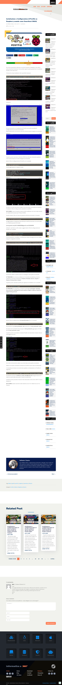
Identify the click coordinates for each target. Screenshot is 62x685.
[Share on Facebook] (1, 337)
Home (34, 6)
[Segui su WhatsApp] (13, 674)
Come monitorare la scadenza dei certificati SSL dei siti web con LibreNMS (52, 233)
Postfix (12, 487)
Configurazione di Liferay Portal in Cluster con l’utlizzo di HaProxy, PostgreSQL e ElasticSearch (53, 300)
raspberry (21, 483)
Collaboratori (48, 11)
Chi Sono (43, 6)
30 (42, 558)
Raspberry (20, 487)
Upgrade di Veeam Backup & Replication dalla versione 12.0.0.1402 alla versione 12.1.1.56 (52, 165)
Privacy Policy (46, 683)
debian (9, 483)
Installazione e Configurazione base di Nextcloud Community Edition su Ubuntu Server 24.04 (52, 332)
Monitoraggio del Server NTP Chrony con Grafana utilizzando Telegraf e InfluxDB (52, 311)
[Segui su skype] (7, 674)
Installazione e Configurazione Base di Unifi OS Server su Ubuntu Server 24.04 (52, 371)
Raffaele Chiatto (10, 23)
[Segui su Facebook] (49, 674)
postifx (16, 483)
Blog (38, 6)
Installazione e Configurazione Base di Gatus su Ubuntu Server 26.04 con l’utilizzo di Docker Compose (52, 201)
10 (35, 558)
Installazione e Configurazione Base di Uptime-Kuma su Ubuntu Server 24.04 (53, 255)
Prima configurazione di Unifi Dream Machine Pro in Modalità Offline (53, 413)
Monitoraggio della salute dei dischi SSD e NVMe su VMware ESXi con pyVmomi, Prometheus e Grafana (52, 222)
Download (49, 6)
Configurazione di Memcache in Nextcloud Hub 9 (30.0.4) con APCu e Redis (52, 321)
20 (38, 558)
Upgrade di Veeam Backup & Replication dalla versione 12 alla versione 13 (52, 129)
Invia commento (51, 623)
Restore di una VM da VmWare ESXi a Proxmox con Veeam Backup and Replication (52, 154)
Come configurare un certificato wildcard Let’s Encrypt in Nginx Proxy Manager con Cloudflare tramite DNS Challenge (52, 359)
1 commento (22, 23)
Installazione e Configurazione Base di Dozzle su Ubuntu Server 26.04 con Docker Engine (30, 529)
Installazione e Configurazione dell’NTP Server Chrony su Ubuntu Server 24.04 (52, 403)
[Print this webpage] (1, 347)
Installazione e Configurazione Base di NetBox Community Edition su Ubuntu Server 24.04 (52, 381)
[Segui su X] (52, 674)
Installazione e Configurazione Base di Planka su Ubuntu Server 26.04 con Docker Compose (48, 529)
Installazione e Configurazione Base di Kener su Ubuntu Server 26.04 (52, 211)
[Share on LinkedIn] (1, 342)
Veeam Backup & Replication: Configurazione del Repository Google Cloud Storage (52, 185)
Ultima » (53, 558)
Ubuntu (30, 483)
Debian (15, 487)
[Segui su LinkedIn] (54, 674)
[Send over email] (1, 345)
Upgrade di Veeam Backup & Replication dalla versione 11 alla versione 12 (52, 175)
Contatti (53, 2)
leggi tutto (10, 553)
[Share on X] (1, 340)
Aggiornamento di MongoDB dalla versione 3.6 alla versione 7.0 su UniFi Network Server (53, 343)
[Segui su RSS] (10, 674)
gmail (13, 483)
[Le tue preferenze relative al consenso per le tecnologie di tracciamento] (60, 683)
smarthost (26, 483)
